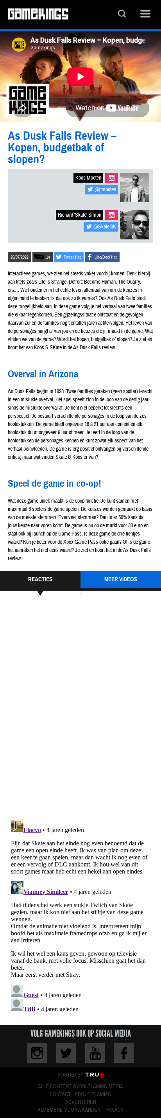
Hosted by (70, 1074)
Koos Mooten (88, 178)
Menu (145, 14)
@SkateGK (104, 226)
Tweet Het (72, 257)
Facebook (124, 1053)
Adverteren (80, 1102)
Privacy (114, 1110)
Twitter (66, 1053)
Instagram (111, 178)
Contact (60, 1094)
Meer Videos (120, 579)
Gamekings (38, 14)
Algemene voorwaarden (69, 1110)
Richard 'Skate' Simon (79, 215)
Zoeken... (122, 14)
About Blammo (93, 1094)
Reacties (40, 579)
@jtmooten (105, 189)
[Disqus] (80, 706)
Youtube (95, 1053)
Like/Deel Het (106, 257)
